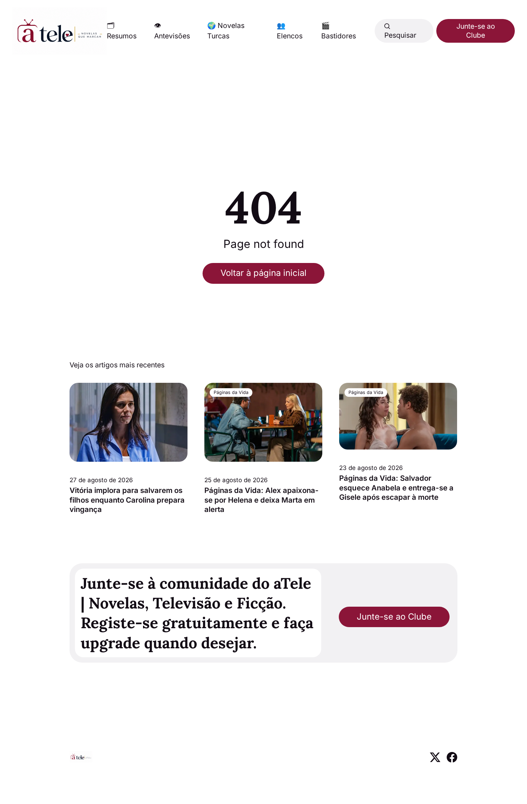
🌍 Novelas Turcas (225, 30)
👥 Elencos (290, 30)
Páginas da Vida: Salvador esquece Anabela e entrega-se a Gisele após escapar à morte (396, 488)
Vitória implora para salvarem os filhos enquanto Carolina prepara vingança (127, 500)
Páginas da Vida (231, 392)
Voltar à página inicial (263, 273)
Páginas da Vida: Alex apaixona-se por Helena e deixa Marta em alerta (261, 500)
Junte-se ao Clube (475, 30)
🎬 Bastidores (338, 30)
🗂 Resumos (122, 30)
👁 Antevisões (172, 30)
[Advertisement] (263, 108)
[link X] (435, 760)
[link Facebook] (452, 760)
